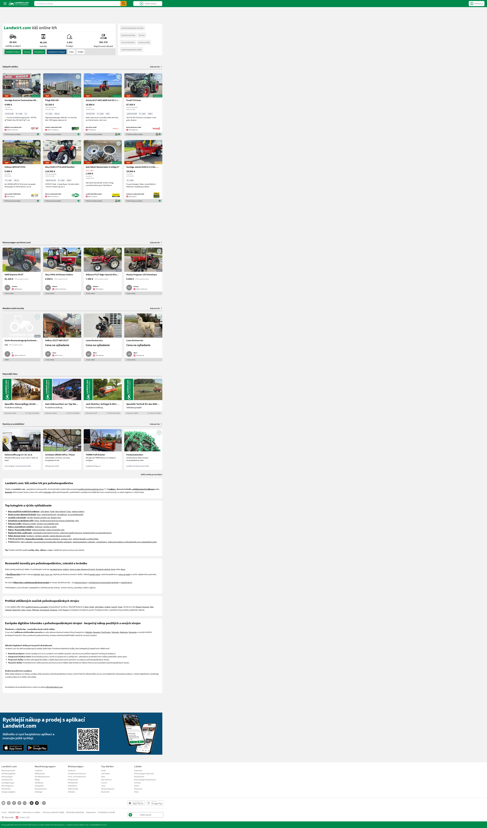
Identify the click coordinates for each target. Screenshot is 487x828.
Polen (136, 791)
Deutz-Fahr (105, 791)
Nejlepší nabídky (10, 66)
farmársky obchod (103, 569)
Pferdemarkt (72, 782)
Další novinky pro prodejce (151, 474)
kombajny (30, 535)
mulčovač (38, 526)
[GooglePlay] (37, 748)
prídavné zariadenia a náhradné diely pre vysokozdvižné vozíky (132, 542)
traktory (66, 569)
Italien (136, 785)
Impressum (91, 812)
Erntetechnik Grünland (77, 773)
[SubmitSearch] (123, 3)
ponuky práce (94, 574)
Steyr (87, 606)
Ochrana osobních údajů (53, 812)
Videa (71, 51)
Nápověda (9, 817)
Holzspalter (39, 785)
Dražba (80, 51)
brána (36, 520)
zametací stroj (66, 538)
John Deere (44, 511)
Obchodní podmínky (75, 812)
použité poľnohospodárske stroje (90, 489)
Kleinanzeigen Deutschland (145, 779)
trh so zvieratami (128, 42)
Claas (68, 511)
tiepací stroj (56, 517)
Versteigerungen (8, 782)
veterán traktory (78, 511)
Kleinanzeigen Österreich (144, 773)
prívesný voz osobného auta (48, 523)
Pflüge (37, 779)
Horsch (65, 610)
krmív (113, 569)
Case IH (114, 606)
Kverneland (44, 610)
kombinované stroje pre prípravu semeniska (57, 520)
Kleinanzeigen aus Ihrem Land (17, 242)
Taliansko (115, 632)
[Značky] (37, 803)
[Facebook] (14, 803)
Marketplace (39, 51)
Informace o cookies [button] (31, 812)
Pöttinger (35, 610)
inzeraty (27, 51)
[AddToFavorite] (37, 76)
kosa (39, 514)
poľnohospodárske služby (131, 49)
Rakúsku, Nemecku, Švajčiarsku (97, 632)
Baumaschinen (41, 788)
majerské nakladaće (52, 538)
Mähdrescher (40, 773)
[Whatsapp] (25, 803)
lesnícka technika (128, 35)
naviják (30, 517)
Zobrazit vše (155, 66)
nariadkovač (62, 514)
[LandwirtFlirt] (44, 803)
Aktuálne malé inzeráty (13, 308)
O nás (4, 812)
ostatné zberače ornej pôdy (60, 535)
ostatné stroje (126, 582)
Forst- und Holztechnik (77, 776)
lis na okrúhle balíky (75, 514)
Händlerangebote (8, 773)
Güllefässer (39, 782)
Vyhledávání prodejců (56, 51)
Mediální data (14, 812)
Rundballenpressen (42, 776)
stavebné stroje (56, 569)
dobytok (36, 574)
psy (51, 574)
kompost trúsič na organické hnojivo (97, 532)
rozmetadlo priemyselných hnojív (46, 532)
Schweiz (137, 782)
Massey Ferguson (142, 606)
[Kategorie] (31, 803)
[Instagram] (9, 803)
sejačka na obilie (49, 526)
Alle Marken (6, 788)
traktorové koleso (38, 529)
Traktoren (38, 770)
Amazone (53, 610)
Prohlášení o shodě (106, 812)
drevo (123, 569)
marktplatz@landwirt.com (98, 825)
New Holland (60, 511)
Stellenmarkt (73, 788)
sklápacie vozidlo (29, 523)
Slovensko (133, 632)
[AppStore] (13, 748)
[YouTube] (3, 803)
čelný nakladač (27, 542)
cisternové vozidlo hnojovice (71, 532)
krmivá (141, 35)
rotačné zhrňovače (48, 514)
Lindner (107, 606)
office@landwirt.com (54, 687)
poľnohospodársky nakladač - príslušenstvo (90, 542)
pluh (77, 520)
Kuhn (23, 610)
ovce (47, 574)
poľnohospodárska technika (132, 28)
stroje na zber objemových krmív (82, 569)
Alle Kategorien (8, 785)
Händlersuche (7, 779)
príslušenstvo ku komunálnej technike (103, 582)
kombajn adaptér (42, 535)
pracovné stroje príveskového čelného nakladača (52, 542)
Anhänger (38, 791)
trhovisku (47, 492)
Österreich (138, 770)
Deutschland (139, 776)
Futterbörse (72, 785)
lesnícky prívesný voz (42, 517)
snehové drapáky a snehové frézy (86, 538)
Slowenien (138, 788)
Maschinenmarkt (8, 770)
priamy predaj (144, 42)
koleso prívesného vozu (55, 529)
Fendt (52, 511)
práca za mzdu (124, 574)
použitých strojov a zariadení (36, 606)
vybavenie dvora (80, 582)
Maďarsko (124, 632)
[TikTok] (19, 803)
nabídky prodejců (13, 51)
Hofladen (71, 791)
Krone (28, 610)
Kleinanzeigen (7, 776)
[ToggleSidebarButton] (5, 4)
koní (42, 574)
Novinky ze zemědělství (13, 423)
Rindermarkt (73, 779)
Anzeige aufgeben (8, 791)
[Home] (19, 4)
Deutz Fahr (16, 610)
